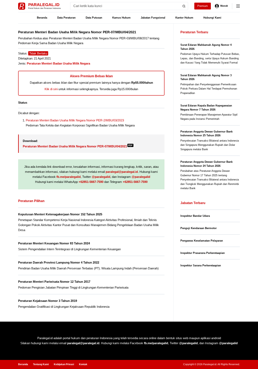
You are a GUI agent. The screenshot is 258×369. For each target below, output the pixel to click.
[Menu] (238, 6)
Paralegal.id (43, 4)
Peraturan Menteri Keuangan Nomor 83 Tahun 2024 (54, 243)
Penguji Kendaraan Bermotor (198, 228)
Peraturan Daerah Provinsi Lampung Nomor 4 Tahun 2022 (58, 262)
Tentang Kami (41, 364)
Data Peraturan (66, 17)
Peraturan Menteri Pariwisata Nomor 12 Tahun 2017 (54, 281)
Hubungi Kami (212, 17)
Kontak (83, 364)
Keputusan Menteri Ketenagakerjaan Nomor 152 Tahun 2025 (60, 214)
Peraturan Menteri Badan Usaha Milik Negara (58, 63)
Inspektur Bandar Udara (195, 215)
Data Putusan (94, 17)
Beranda (42, 17)
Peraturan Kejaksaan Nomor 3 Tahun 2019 (47, 300)
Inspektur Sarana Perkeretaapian (200, 265)
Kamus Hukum (121, 17)
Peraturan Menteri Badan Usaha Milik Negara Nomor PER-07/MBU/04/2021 (78, 146)
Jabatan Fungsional (153, 17)
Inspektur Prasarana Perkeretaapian (202, 252)
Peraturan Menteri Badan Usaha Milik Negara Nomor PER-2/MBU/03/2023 (75, 120)
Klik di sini (51, 89)
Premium (202, 5)
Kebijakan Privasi (64, 364)
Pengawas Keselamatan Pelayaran (201, 240)
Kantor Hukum (184, 17)
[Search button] (184, 6)
